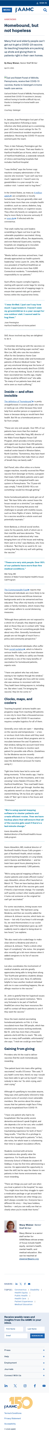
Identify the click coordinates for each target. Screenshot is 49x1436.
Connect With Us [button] (12, 1375)
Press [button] (7, 1350)
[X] (22, 1284)
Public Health (21, 1295)
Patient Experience (24, 1301)
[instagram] (25, 1386)
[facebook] (35, 1386)
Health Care (21, 1298)
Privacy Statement (12, 1419)
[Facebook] (26, 1284)
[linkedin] (7, 1386)
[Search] (45, 10)
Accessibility (10, 1424)
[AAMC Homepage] (18, 1403)
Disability (35, 1289)
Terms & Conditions (12, 1413)
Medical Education (24, 1304)
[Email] (30, 1284)
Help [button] (6, 1356)
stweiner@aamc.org (29, 1259)
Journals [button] (8, 1369)
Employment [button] (10, 1363)
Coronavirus (21, 1289)
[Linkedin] (17, 1284)
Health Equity (21, 1292)
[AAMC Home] (24, 10)
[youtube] (43, 1386)
